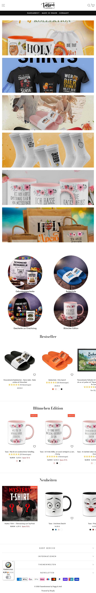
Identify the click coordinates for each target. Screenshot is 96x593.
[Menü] (12, 562)
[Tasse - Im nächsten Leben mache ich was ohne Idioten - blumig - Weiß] (95, 463)
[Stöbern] (48, 224)
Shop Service (47, 548)
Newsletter (47, 573)
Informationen (47, 556)
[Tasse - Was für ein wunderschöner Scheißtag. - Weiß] (23, 461)
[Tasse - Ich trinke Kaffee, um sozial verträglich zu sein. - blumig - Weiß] (60, 463)
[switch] (8, 577)
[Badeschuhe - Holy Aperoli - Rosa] (56, 389)
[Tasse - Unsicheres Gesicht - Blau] (56, 530)
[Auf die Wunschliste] (35, 375)
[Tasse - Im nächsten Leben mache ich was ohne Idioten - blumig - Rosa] (92, 463)
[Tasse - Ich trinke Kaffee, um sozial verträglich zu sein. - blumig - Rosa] (54, 463)
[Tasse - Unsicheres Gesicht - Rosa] (59, 530)
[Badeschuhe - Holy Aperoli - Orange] (53, 389)
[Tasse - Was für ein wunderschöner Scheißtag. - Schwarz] (20, 461)
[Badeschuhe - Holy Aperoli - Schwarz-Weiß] (59, 389)
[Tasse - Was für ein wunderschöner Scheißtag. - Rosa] (17, 461)
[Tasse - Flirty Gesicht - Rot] (93, 530)
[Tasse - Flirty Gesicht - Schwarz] (90, 530)
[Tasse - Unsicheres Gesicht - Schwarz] (53, 530)
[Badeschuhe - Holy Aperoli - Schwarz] (61, 389)
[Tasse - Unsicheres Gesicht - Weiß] (61, 530)
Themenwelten (47, 564)
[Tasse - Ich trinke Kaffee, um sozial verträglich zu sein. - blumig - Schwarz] (57, 463)
